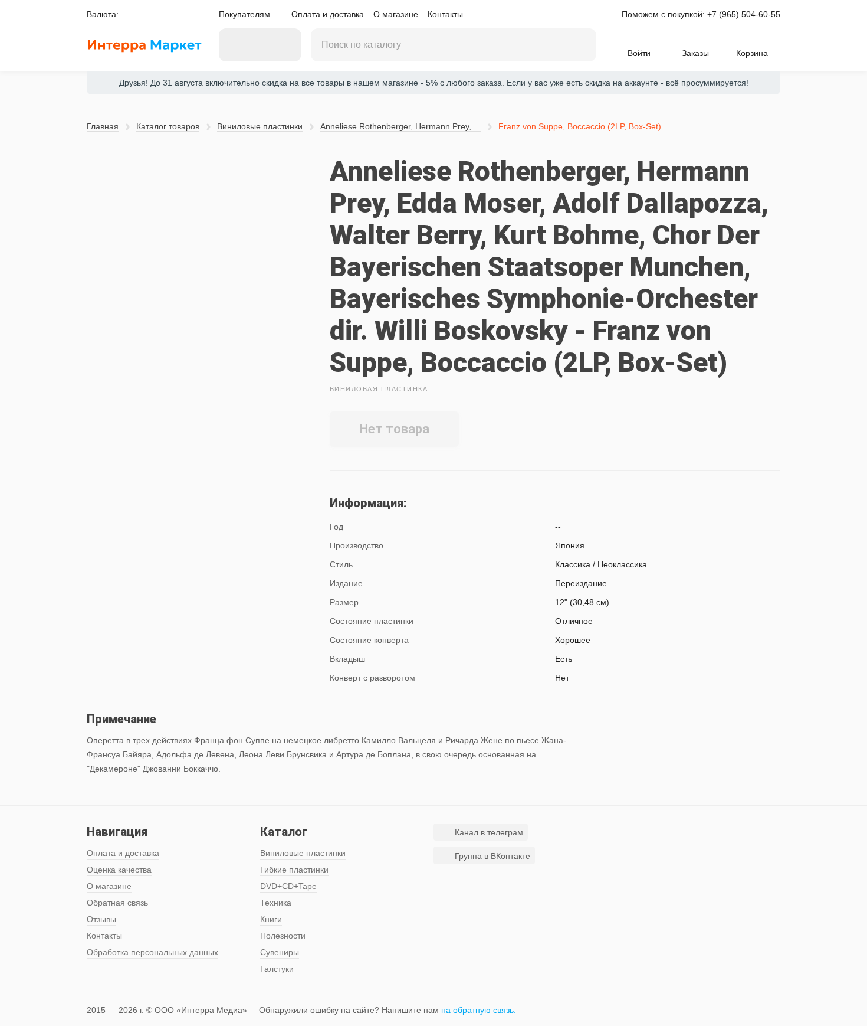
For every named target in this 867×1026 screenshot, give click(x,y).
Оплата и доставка (327, 14)
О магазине (395, 14)
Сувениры (279, 952)
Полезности (283, 935)
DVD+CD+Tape (288, 886)
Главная (103, 126)
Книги (271, 919)
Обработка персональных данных (152, 952)
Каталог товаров (167, 126)
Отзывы (101, 919)
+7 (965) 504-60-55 (743, 14)
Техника (275, 902)
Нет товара (394, 428)
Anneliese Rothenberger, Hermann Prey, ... (400, 126)
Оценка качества (119, 869)
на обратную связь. (478, 1010)
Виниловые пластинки (260, 126)
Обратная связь (117, 902)
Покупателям (244, 14)
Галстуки (277, 968)
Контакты (445, 14)
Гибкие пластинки (294, 869)
